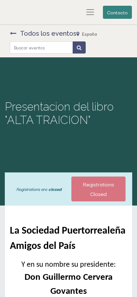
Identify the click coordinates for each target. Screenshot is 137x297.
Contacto (117, 12)
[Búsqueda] (79, 47)
